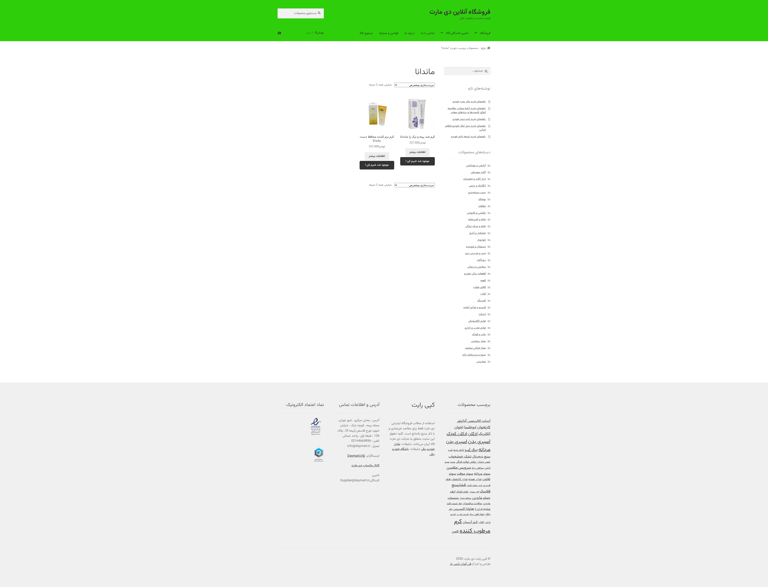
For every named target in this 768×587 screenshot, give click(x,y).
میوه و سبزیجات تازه (474, 355)
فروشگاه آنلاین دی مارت (459, 12)
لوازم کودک (462, 491)
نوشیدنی (481, 362)
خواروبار (481, 240)
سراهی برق (478, 468)
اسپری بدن (479, 442)
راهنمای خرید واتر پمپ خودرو (469, 102)
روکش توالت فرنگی (466, 462)
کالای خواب (479, 287)
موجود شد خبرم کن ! (417, 161)
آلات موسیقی (478, 172)
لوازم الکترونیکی (477, 321)
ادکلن (473, 434)
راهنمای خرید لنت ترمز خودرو (469, 119)
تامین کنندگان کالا (457, 33)
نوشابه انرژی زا (482, 509)
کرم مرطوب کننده (472, 526)
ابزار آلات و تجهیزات (474, 179)
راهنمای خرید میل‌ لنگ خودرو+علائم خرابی (465, 128)
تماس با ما (427, 33)
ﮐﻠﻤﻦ (455, 531)
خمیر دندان (483, 462)
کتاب (483, 294)
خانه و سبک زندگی (475, 226)
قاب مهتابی (474, 492)
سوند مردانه (482, 473)
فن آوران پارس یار (460, 564)
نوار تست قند (454, 503)
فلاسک (485, 491)
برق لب (471, 449)
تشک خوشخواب (460, 456)
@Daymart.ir (356, 455)
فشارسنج (459, 485)
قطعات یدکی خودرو (475, 274)
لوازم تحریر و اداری (475, 328)
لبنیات (482, 314)
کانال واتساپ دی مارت (365, 465)
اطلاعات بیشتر (417, 152)
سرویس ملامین (459, 468)
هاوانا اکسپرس (463, 509)
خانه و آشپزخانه (477, 219)
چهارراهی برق (477, 514)
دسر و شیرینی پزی (475, 253)
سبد (452, 462)
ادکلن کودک (457, 434)
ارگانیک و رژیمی (477, 186)
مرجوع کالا (366, 33)
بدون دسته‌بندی (477, 192)
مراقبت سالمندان (472, 503)
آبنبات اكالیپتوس (478, 421)
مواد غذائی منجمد (475, 348)
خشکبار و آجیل (477, 233)
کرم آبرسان (470, 522)
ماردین (477, 498)
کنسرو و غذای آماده (474, 307)
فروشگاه (485, 33)
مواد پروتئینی (478, 341)
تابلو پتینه (458, 450)
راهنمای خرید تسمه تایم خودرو (468, 137)
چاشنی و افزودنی (476, 213)
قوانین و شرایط (388, 33)
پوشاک (482, 199)
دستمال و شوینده (476, 247)
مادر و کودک (479, 334)
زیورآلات (481, 260)
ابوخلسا (470, 427)
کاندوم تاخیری (463, 514)
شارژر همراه (475, 479)
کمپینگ (481, 301)
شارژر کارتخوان (459, 479)
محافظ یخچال (465, 498)
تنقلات (482, 206)
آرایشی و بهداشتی (476, 165)
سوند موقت (465, 473)
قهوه (483, 280)
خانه (483, 48)
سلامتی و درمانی (476, 267)
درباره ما (410, 33)
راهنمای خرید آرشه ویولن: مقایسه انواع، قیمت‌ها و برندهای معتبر (467, 110)
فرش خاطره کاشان (474, 485)
